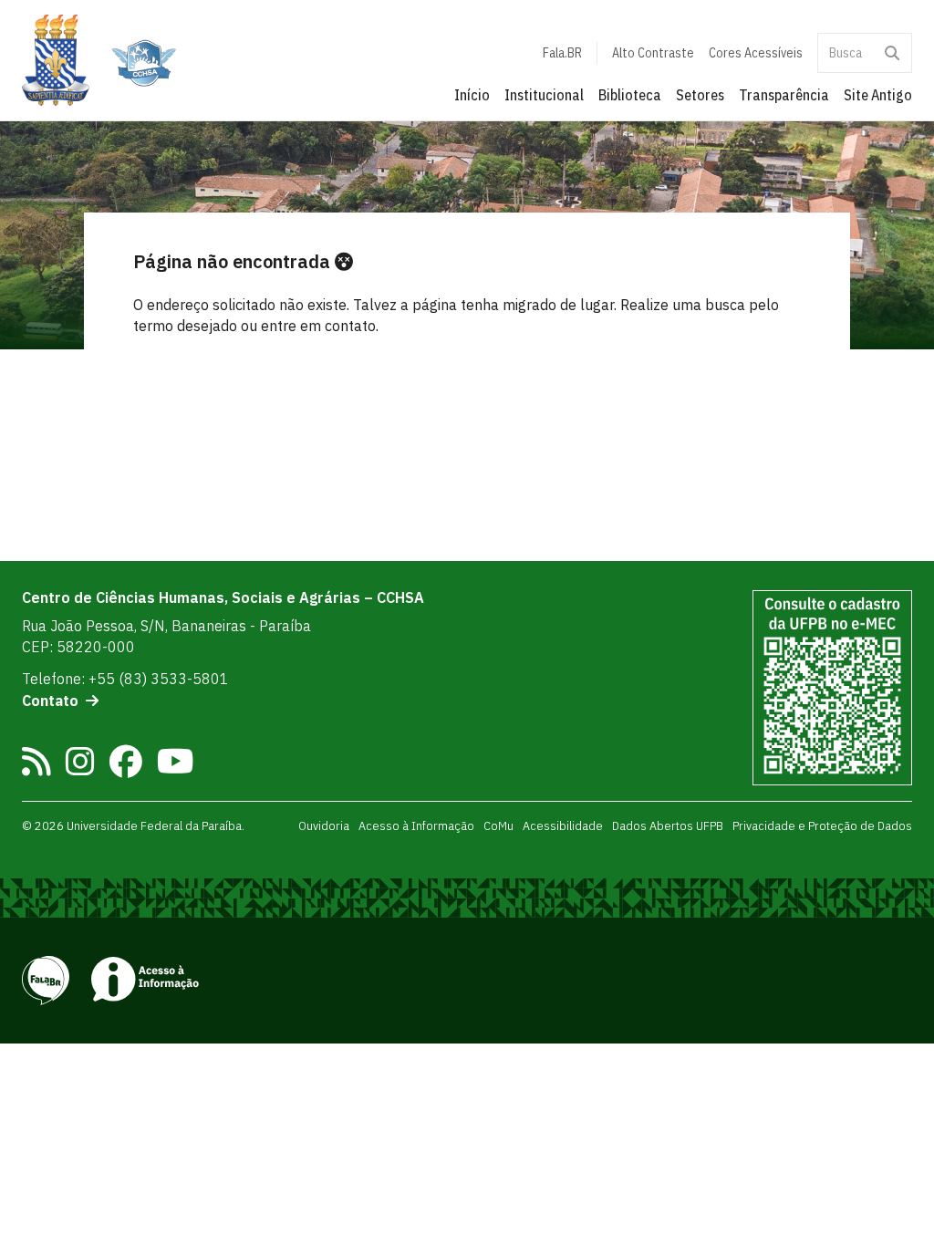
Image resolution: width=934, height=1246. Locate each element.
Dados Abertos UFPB (667, 825)
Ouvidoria (323, 825)
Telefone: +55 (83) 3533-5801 (125, 679)
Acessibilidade (563, 825)
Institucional (544, 95)
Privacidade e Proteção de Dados (822, 825)
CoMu (498, 825)
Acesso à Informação (416, 825)
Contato (50, 700)
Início (472, 95)
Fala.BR (562, 53)
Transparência (784, 95)
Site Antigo (878, 95)
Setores (700, 95)
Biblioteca (629, 95)
